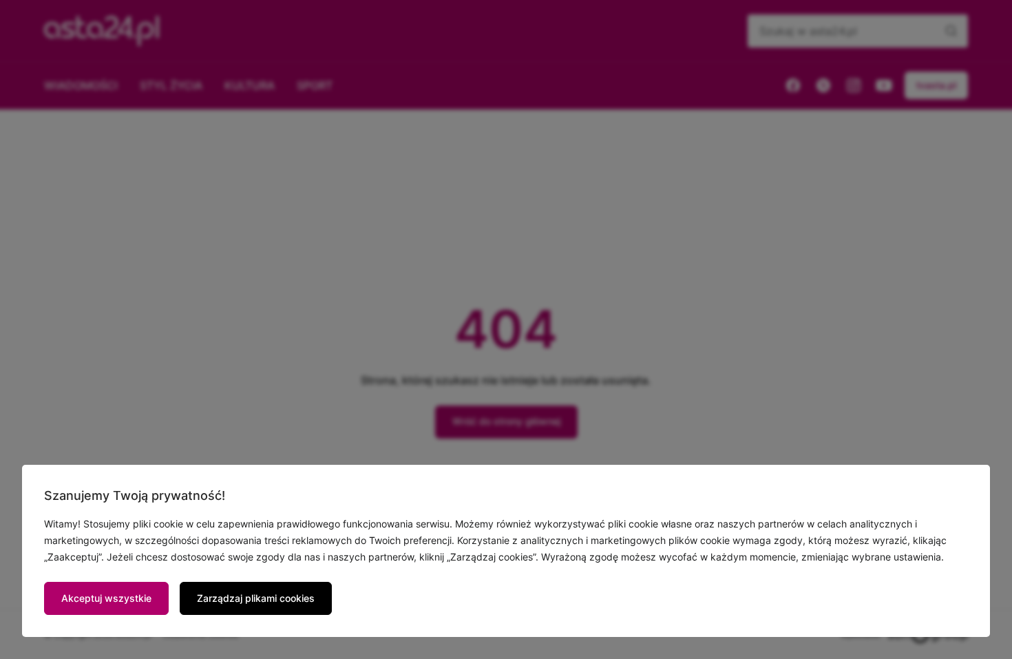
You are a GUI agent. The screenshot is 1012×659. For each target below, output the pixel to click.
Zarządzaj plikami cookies (256, 598)
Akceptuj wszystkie (106, 598)
